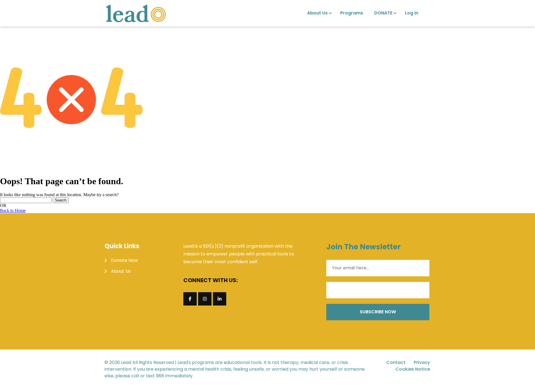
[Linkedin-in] (219, 299)
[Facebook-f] (190, 299)
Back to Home (13, 210)
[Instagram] (204, 299)
